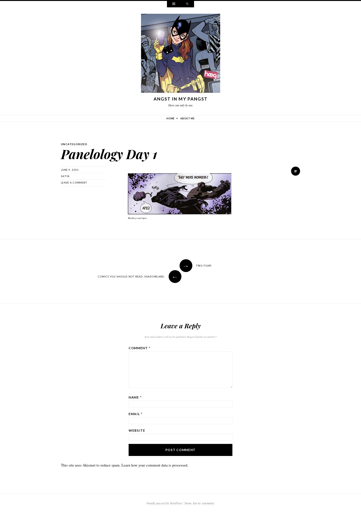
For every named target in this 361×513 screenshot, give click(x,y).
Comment (139, 348)
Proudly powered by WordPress (164, 503)
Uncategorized (74, 144)
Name (135, 397)
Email (136, 414)
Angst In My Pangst (180, 98)
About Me (187, 118)
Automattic (208, 503)
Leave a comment (74, 182)
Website (137, 430)
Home (170, 118)
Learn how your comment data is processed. (154, 465)
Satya (65, 176)
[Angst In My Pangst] (180, 54)
